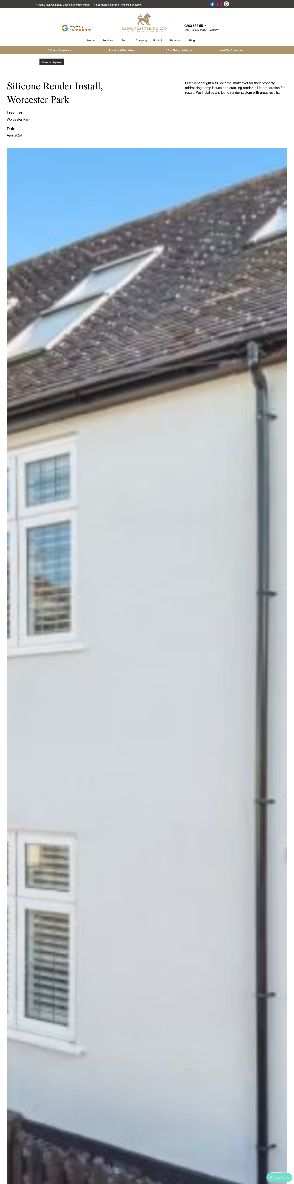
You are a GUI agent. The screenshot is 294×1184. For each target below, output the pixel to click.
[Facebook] (212, 4)
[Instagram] (220, 4)
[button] (195, 26)
